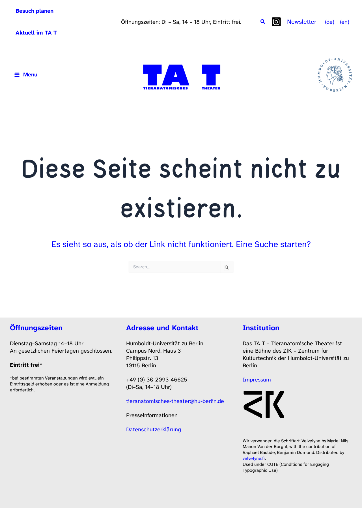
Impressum (257, 379)
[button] (263, 22)
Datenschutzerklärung (153, 429)
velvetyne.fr (254, 458)
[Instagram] (276, 22)
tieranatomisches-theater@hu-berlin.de (175, 401)
